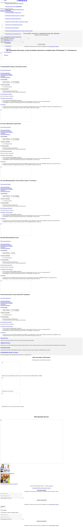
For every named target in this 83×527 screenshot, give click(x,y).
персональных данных (54, 46)
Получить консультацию (5, 70)
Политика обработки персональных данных (41, 488)
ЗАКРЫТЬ (3, 506)
